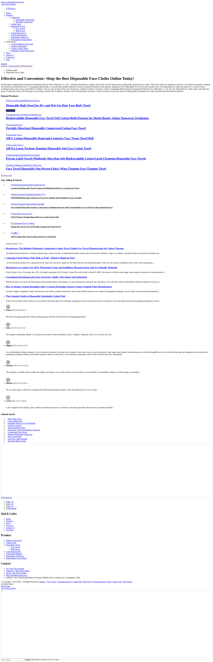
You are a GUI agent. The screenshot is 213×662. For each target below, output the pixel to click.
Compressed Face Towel (17, 432)
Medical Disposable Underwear (20, 434)
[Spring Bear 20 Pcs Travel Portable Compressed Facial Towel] (23, 223)
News (8, 53)
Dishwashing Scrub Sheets (21, 40)
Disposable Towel (18, 26)
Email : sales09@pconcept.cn (12, 2)
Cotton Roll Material (19, 35)
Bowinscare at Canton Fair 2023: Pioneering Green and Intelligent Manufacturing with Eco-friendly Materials (61, 267)
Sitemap (42, 582)
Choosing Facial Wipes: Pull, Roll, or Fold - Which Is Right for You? (40, 258)
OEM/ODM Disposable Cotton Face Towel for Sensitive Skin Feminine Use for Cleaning (46, 198)
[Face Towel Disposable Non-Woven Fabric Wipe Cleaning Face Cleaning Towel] (24, 165)
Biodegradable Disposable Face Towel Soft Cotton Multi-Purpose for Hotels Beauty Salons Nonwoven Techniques (77, 118)
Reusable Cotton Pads (24, 22)
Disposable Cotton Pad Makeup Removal (24, 430)
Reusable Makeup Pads (17, 441)
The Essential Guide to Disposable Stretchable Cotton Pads (35, 296)
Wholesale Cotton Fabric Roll (22, 51)
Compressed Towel (18, 33)
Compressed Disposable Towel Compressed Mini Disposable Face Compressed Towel (45, 188)
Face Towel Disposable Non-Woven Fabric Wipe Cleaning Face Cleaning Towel (56, 168)
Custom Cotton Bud (19, 46)
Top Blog (9, 530)
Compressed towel (64, 582)
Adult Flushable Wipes (17, 428)
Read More (10, 111)
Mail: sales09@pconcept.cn (16, 575)
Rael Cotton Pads (14, 437)
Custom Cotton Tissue (19, 48)
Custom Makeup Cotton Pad (22, 44)
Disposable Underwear (20, 37)
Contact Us (10, 57)
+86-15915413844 (8, 4)
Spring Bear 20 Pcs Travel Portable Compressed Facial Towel (36, 227)
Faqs (8, 60)
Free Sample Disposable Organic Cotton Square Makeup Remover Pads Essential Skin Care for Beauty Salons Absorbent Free (62, 207)
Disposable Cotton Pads (25, 20)
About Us (10, 55)
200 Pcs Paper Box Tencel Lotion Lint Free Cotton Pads (33, 237)
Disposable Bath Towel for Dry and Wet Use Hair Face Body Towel (48, 105)
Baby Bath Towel (15, 419)
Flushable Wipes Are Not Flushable (21, 423)
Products (9, 15)
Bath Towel (20, 31)
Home (8, 13)
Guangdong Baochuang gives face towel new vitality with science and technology (46, 277)
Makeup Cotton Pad (14, 540)
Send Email (5, 586)
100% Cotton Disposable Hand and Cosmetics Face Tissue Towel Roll (50, 138)
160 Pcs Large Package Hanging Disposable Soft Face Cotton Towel (48, 148)
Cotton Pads (77, 582)
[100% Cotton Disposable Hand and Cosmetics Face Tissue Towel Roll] (14, 135)
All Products (127, 582)
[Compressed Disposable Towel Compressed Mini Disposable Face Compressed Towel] (28, 185)
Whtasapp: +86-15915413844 (17, 571)
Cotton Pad (15, 17)
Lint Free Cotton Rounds (17, 439)
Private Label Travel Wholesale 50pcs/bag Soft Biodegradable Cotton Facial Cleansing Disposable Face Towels (76, 158)
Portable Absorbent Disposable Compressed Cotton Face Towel (46, 128)
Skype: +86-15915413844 (16, 573)
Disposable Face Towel (102, 582)
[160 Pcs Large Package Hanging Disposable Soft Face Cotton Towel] (15, 145)
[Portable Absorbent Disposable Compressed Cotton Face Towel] (14, 125)
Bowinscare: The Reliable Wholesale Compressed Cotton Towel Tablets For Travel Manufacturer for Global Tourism (65, 248)
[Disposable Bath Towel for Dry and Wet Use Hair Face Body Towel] (23, 101)
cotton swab (117, 582)
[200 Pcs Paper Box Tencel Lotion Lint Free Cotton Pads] (14, 233)
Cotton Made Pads (15, 421)
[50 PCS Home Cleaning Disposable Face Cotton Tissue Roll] (21, 214)
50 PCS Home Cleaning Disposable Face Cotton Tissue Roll (35, 217)
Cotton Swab (16, 24)
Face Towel (20, 29)
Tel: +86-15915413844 (15, 569)
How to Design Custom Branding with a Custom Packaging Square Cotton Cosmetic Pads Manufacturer (59, 286)
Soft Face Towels (14, 425)
